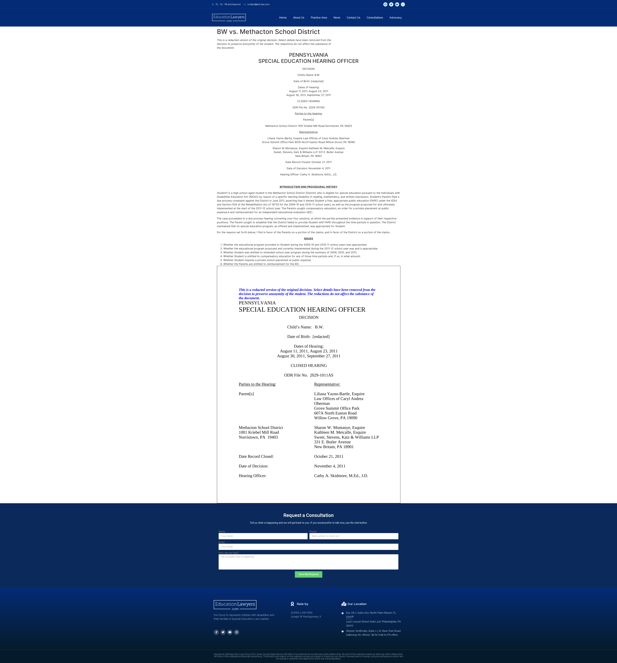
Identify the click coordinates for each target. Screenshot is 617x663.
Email (222, 542)
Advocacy (395, 17)
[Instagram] (403, 4)
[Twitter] (391, 4)
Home (283, 17)
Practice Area (319, 17)
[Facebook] (385, 4)
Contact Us (353, 17)
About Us (298, 17)
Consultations (375, 17)
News (336, 17)
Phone (313, 531)
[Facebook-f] (216, 632)
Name (222, 531)
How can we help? (229, 553)
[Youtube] (397, 4)
